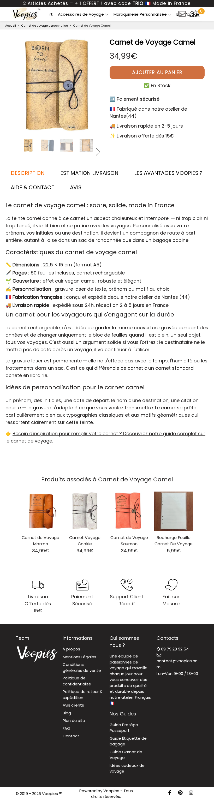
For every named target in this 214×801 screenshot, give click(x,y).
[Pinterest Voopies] (180, 793)
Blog (67, 713)
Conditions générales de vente (82, 667)
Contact (71, 736)
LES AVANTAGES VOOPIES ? (168, 173)
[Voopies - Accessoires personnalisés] (26, 14)
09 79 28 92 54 (174, 649)
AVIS (75, 187)
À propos (71, 649)
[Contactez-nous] (182, 15)
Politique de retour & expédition (83, 694)
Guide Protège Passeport (124, 727)
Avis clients (73, 705)
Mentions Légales (79, 657)
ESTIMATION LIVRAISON (89, 173)
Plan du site (74, 720)
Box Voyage (187, 14)
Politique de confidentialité (77, 681)
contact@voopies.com (177, 664)
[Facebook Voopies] (169, 793)
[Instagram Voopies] (191, 793)
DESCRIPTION (28, 173)
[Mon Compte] (191, 14)
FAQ (66, 728)
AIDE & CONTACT (32, 187)
